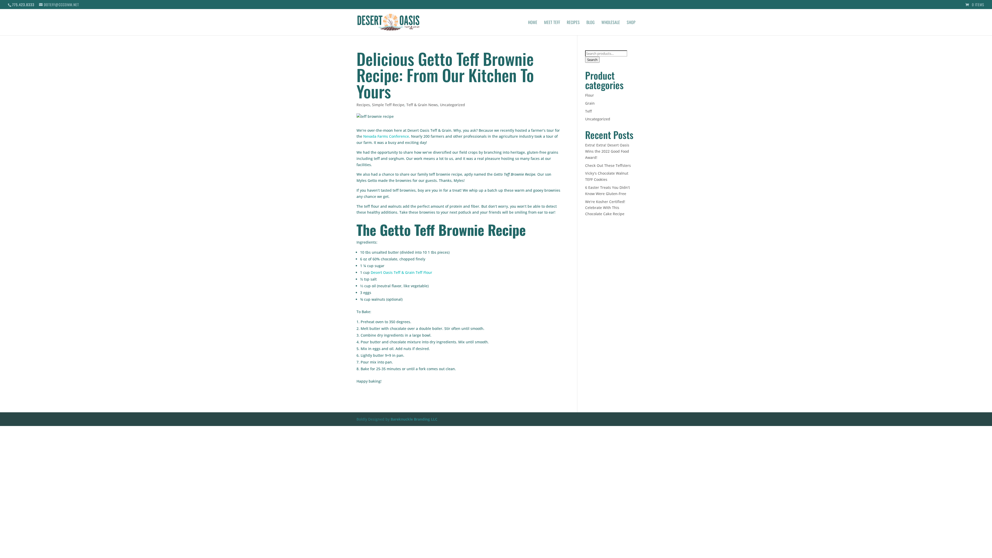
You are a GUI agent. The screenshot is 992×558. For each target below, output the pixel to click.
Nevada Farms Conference (386, 136)
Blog (590, 22)
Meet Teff (552, 22)
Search (592, 59)
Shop (631, 22)
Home (532, 22)
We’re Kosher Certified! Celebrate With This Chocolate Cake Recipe (605, 207)
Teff (588, 111)
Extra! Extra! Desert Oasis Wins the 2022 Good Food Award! (607, 151)
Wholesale (610, 22)
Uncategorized (452, 104)
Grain (590, 103)
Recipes (573, 22)
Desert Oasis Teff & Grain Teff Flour (401, 272)
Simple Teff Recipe (388, 104)
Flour (589, 95)
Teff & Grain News (422, 104)
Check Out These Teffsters (608, 165)
